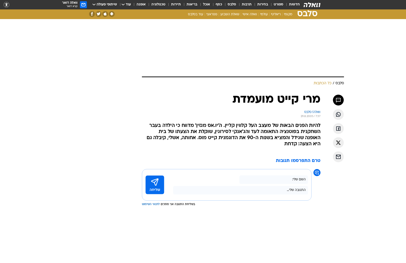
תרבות (247, 4)
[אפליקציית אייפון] (105, 14)
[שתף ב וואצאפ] (338, 114)
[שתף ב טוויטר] (338, 142)
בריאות (192, 4)
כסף (219, 4)
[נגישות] (6, 5)
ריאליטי (276, 14)
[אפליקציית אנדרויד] (112, 14)
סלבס (232, 4)
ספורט (278, 4)
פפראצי (211, 14)
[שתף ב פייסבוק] (338, 128)
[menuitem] (291, 4)
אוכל (206, 4)
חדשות (294, 4)
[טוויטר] (99, 14)
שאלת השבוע (229, 14)
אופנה (141, 4)
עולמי (264, 14)
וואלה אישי (249, 14)
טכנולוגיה (158, 4)
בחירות (262, 4)
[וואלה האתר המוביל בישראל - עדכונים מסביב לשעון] (312, 4)
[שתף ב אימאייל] (338, 156)
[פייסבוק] (92, 14)
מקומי (288, 14)
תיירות (176, 4)
